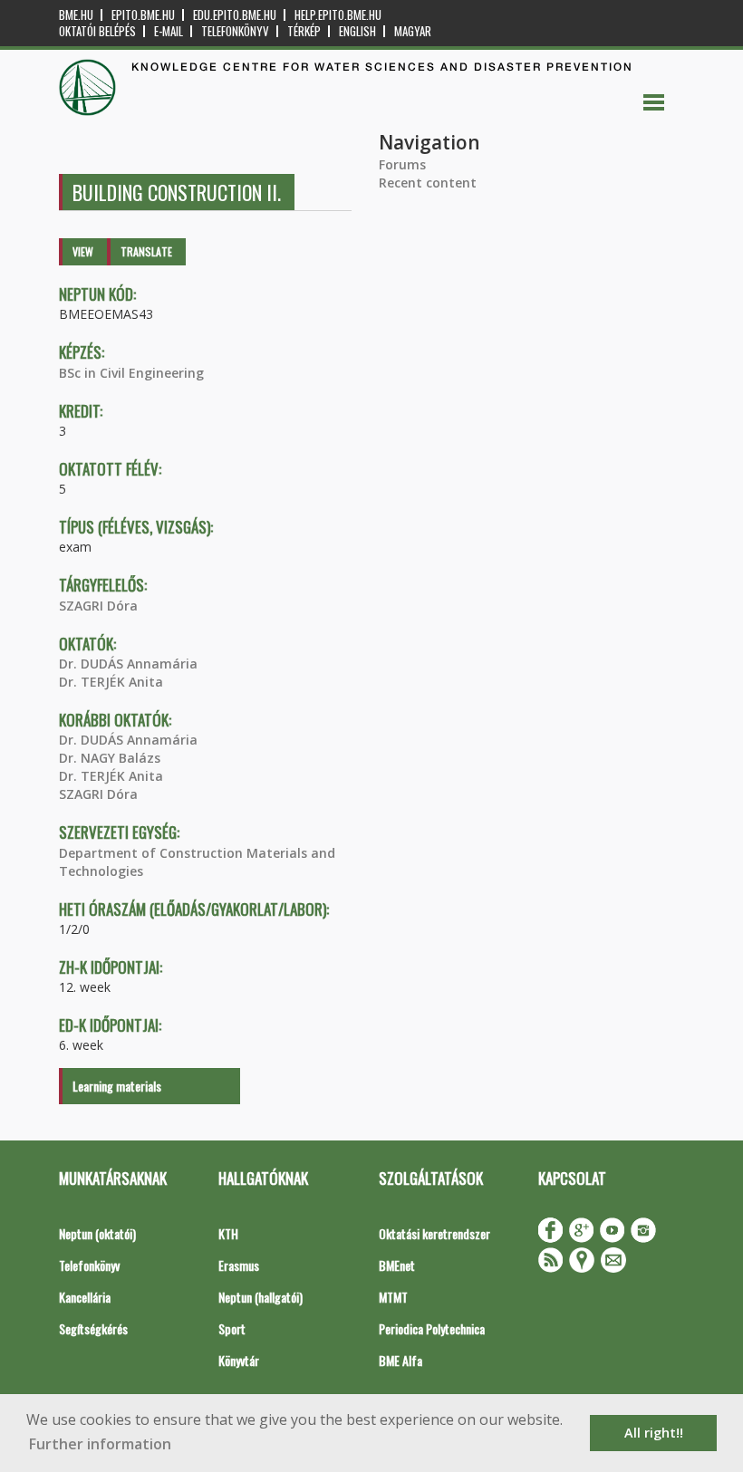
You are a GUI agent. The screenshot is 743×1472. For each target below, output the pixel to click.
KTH (228, 1233)
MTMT (393, 1296)
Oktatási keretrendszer (434, 1233)
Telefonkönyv (235, 31)
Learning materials (116, 1085)
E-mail (168, 31)
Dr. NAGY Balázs (109, 757)
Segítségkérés (93, 1328)
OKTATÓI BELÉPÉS (97, 31)
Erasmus (238, 1265)
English (357, 31)
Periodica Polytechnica (432, 1328)
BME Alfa (400, 1360)
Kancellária (85, 1296)
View (82, 251)
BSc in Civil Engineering (131, 372)
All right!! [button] (653, 1432)
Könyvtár (238, 1360)
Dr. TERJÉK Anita (111, 681)
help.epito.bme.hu (337, 15)
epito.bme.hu (143, 15)
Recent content (428, 182)
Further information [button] (100, 1444)
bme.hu (76, 15)
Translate (146, 251)
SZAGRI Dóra (98, 605)
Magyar (412, 31)
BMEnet (397, 1265)
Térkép (304, 31)
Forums (402, 164)
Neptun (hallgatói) (260, 1296)
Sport (232, 1328)
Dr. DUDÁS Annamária (128, 663)
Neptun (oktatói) (97, 1233)
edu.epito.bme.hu (234, 15)
